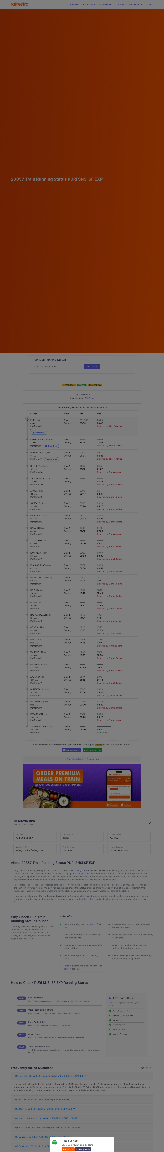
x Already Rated (83, 1149)
